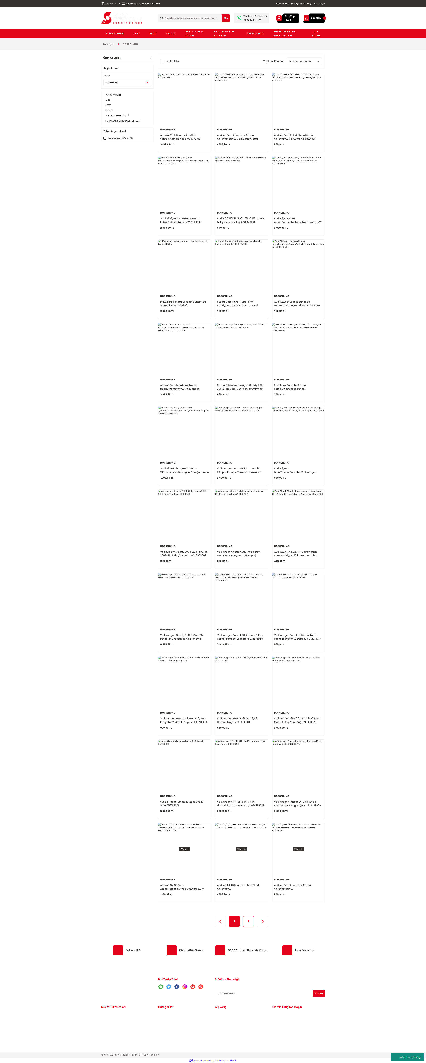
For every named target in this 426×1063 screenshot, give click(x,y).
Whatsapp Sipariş (410, 1057)
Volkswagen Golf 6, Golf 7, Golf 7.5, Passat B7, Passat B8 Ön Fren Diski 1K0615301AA (181, 637)
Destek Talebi (109, 1022)
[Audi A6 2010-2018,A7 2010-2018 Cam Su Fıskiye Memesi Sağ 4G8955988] (241, 182)
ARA (226, 18)
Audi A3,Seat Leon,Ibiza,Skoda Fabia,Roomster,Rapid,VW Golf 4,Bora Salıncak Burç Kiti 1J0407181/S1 (297, 303)
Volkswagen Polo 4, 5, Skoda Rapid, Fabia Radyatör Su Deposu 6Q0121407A (297, 637)
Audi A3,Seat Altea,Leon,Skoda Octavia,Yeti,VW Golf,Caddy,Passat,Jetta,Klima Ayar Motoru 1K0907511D (295, 887)
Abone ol (318, 993)
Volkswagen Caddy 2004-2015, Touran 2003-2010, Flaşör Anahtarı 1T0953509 (184, 553)
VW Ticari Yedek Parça (171, 1031)
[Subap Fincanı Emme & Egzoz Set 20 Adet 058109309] (184, 766)
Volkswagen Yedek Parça (173, 1013)
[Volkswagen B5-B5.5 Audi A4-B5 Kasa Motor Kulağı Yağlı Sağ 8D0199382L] (298, 682)
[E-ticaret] (212, 1060)
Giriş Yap (289, 16)
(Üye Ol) (288, 20)
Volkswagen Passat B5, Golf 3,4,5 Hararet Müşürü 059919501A (237, 720)
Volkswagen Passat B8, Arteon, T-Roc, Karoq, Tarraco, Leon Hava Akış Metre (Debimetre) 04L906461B (240, 637)
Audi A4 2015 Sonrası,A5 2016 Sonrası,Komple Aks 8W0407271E (180, 137)
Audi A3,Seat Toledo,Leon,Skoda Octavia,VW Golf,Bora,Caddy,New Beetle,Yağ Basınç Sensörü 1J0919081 (296, 137)
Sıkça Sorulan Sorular (228, 1026)
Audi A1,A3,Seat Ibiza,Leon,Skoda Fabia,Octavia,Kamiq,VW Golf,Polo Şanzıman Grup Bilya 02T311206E (181, 220)
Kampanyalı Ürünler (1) (120, 138)
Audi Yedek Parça (168, 1018)
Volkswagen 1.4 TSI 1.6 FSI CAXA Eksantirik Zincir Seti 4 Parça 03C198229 (240, 803)
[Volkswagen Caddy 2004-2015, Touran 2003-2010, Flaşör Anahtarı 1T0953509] (184, 516)
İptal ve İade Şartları (227, 1022)
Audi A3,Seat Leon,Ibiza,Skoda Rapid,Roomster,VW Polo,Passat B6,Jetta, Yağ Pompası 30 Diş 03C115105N (179, 387)
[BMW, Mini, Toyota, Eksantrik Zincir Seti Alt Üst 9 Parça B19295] (184, 266)
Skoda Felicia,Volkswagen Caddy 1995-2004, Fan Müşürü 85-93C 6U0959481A (241, 387)
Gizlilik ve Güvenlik (226, 1018)
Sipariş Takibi (109, 1018)
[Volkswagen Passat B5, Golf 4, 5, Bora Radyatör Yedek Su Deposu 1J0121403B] (184, 682)
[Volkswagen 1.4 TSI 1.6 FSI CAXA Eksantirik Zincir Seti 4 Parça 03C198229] (241, 766)
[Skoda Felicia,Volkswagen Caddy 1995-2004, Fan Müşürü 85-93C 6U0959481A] (241, 349)
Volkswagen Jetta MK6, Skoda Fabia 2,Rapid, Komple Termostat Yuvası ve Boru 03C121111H (239, 470)
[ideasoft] (195, 1060)
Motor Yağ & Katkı (169, 1035)
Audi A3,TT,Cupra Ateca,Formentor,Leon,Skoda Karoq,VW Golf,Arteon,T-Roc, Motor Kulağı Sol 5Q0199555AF (298, 220)
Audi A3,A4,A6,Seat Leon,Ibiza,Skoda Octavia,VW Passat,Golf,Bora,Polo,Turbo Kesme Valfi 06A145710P (238, 887)
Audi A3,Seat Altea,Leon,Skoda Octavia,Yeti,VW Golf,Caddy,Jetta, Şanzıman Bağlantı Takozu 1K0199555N (240, 137)
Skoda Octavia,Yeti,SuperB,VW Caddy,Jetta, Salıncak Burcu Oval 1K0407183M (237, 303)
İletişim (105, 1013)
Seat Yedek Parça (168, 1022)
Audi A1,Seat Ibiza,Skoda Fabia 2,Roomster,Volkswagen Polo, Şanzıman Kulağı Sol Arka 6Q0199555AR (184, 470)
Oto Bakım (164, 1039)
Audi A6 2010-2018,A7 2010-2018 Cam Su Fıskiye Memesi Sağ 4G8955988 (241, 220)
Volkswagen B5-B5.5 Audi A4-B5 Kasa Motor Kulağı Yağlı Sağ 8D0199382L (297, 720)
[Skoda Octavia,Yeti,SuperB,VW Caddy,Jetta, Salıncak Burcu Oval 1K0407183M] (241, 266)
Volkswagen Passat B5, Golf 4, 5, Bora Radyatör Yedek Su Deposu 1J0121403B (183, 720)
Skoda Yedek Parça (170, 1026)
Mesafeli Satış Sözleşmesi (230, 1013)
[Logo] (121, 17)
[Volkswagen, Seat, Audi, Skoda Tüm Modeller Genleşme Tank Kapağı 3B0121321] (241, 516)
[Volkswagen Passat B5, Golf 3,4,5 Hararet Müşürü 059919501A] (241, 682)
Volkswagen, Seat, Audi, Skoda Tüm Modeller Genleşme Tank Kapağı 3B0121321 (238, 553)
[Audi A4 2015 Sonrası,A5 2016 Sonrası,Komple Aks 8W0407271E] (184, 99)
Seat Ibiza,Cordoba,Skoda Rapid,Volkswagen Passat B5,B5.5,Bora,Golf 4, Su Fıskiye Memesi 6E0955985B (296, 387)
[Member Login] (279, 18)
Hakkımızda (108, 1035)
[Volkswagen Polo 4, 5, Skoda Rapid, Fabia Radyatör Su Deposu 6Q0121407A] (298, 599)
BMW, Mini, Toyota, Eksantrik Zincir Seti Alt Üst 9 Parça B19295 (183, 303)
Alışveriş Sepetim (111, 1031)
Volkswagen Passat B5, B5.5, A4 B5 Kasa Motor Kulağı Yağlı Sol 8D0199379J (298, 803)
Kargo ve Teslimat (112, 1026)
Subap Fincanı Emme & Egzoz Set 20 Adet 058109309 (181, 803)
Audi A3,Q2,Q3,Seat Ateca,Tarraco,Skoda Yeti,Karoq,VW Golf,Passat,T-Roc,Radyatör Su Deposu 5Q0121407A (184, 887)
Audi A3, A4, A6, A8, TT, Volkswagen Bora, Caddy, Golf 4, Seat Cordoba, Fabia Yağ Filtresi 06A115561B (295, 553)
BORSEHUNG (130, 44)
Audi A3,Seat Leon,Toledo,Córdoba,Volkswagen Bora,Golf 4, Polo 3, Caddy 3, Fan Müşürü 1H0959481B (295, 470)
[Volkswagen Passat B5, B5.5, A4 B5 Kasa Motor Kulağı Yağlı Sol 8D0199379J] (298, 766)
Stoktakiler (172, 61)
